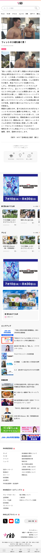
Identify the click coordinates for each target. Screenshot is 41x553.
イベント (14, 14)
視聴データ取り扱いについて (30, 532)
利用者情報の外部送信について (29, 537)
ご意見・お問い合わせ (29, 467)
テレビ (3, 14)
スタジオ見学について (29, 472)
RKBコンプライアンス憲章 (28, 500)
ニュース (21, 14)
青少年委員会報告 (27, 464)
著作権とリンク (33, 535)
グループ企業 (7, 500)
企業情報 (6, 497)
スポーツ (32, 14)
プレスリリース (8, 505)
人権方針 (22, 497)
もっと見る (35, 206)
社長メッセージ (8, 469)
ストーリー (6, 475)
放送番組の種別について (29, 453)
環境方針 (24, 461)
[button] (4, 550)
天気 (27, 14)
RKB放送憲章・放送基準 (10, 483)
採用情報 (6, 477)
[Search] (36, 8)
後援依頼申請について (29, 469)
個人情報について (25, 495)
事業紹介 (6, 472)
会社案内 (6, 480)
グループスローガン (9, 495)
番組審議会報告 (26, 456)
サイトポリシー (33, 530)
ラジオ (8, 14)
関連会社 (24, 475)
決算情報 (6, 508)
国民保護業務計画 (27, 459)
